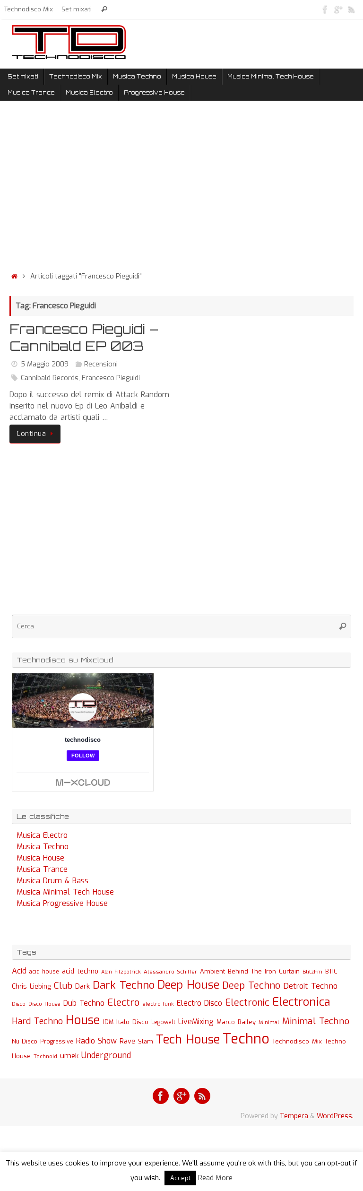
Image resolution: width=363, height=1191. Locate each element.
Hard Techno (37, 1021)
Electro (123, 1002)
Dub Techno (83, 1003)
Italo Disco (132, 1021)
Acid (19, 971)
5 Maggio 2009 (45, 364)
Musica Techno (43, 847)
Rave (127, 1041)
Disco (19, 1003)
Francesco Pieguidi (111, 378)
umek (69, 1056)
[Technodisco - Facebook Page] (325, 9)
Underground (106, 1055)
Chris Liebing (31, 986)
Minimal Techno (315, 1021)
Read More (215, 1177)
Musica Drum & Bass (52, 881)
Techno (246, 1039)
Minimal (269, 1022)
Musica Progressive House (62, 903)
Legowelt (163, 1022)
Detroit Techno (310, 986)
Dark (82, 986)
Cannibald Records (49, 378)
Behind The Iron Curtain (264, 971)
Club (63, 985)
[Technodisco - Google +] (338, 9)
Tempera (294, 1116)
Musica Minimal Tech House (65, 892)
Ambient (212, 971)
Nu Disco (24, 1041)
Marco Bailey (236, 1022)
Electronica (301, 1001)
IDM (108, 1022)
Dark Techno (124, 985)
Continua (31, 433)
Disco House (44, 1004)
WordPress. (335, 1116)
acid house (44, 971)
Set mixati (76, 9)
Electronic (247, 1002)
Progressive (56, 1041)
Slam (145, 1041)
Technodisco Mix (28, 9)
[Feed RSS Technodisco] (351, 9)
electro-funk (158, 1004)
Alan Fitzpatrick (121, 971)
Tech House (188, 1039)
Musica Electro (42, 835)
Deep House (188, 984)
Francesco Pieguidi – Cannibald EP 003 (83, 337)
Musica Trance (42, 869)
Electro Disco (199, 1003)
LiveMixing (196, 1021)
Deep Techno (251, 985)
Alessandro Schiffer (170, 971)
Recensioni (101, 364)
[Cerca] (104, 9)
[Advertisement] (181, 188)
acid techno (80, 971)
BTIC (331, 971)
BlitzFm (312, 971)
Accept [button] (180, 1178)
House (83, 1020)
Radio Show (96, 1041)
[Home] (14, 276)
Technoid (45, 1056)
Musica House (40, 858)
